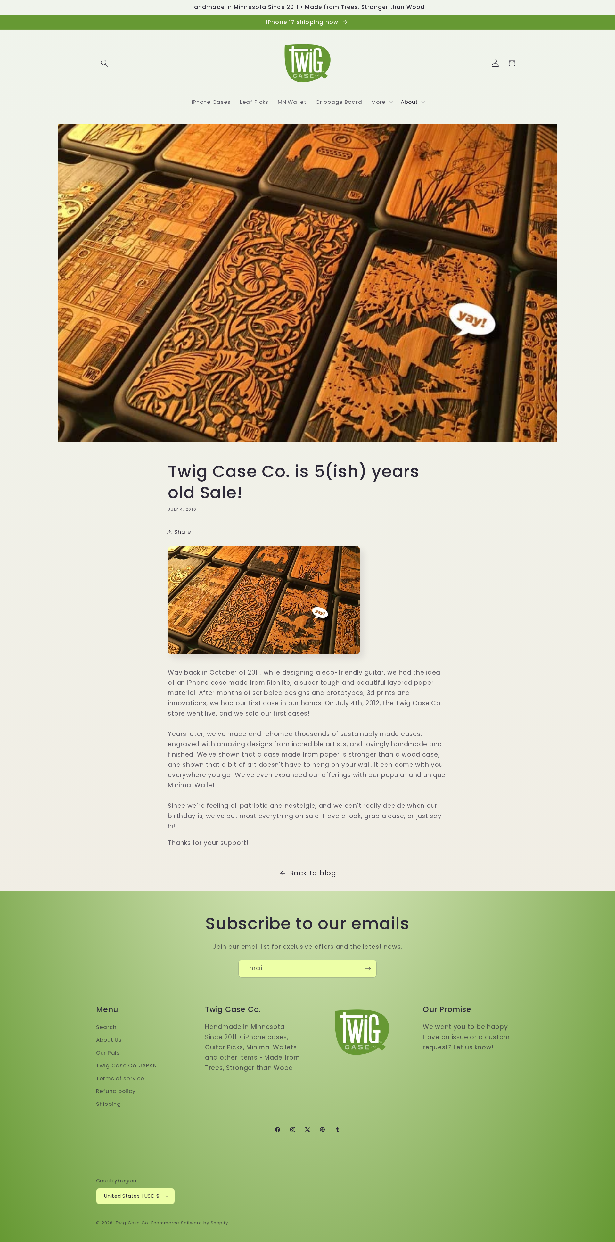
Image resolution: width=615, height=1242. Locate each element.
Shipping (108, 1104)
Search (106, 1027)
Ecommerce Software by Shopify (189, 1223)
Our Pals (108, 1052)
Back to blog (312, 873)
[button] (104, 63)
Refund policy (115, 1091)
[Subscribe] (367, 969)
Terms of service (120, 1078)
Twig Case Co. (133, 1223)
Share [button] (182, 531)
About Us (109, 1040)
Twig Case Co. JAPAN (126, 1065)
